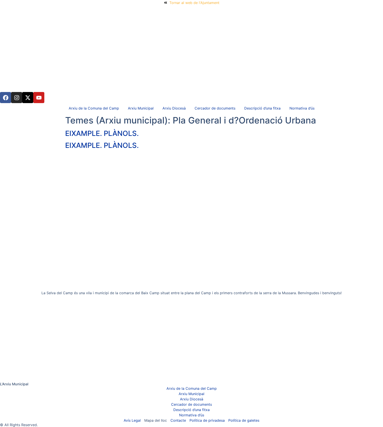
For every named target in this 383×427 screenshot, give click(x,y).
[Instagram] (16, 97)
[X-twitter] (27, 97)
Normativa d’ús (302, 108)
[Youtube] (38, 97)
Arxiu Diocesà (174, 108)
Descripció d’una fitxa (262, 108)
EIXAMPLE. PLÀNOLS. (102, 133)
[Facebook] (5, 97)
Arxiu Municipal (141, 108)
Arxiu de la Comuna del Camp (94, 108)
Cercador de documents (215, 108)
